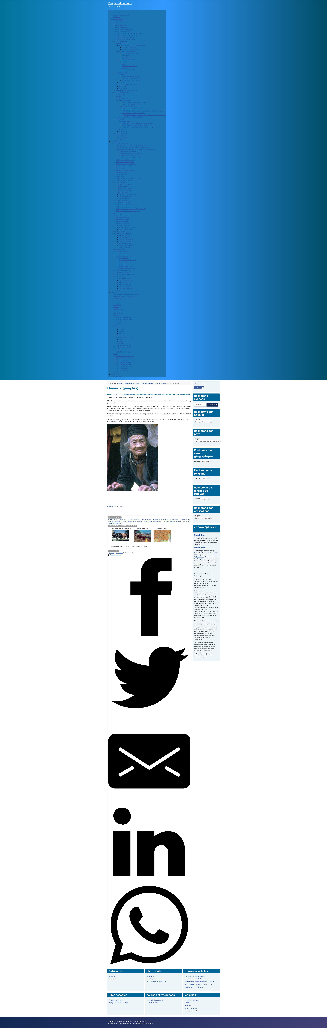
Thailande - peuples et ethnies (172, 521)
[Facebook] (149, 597)
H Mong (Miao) (113, 519)
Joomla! (110, 1023)
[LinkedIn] (149, 843)
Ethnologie (199, 547)
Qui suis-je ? (113, 976)
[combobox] (200, 405)
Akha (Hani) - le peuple (139, 546)
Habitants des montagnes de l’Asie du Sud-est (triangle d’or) (161, 519)
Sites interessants (152, 1003)
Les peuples (150, 976)
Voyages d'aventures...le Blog (118, 1003)
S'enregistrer (113, 979)
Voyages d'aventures (115, 1000)
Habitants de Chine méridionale (130, 519)
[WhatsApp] (149, 925)
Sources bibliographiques (155, 1000)
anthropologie (199, 557)
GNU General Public (146, 1023)
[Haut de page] (324, 1025)
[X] (149, 679)
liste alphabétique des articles (156, 981)
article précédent (142, 528)
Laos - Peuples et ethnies (152, 521)
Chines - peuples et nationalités (132, 521)
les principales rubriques (154, 979)
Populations (200, 535)
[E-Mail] (149, 761)
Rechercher (213, 404)
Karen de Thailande (117, 546)
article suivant (161, 528)
